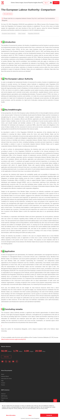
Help (2, 380)
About (39, 2)
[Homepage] (3, 3)
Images (21, 2)
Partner (3, 385)
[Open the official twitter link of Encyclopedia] (6, 361)
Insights (35, 2)
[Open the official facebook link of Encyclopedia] (17, 361)
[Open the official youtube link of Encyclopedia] (13, 361)
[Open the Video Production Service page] (55, 401)
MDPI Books (4, 396)
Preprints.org (4, 398)
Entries (13, 2)
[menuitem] (51, 2)
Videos (17, 2)
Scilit (2, 400)
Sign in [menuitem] (46, 2)
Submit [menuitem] (55, 2)
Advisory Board (5, 376)
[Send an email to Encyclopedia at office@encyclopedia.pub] (2, 361)
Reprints (30, 2)
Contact (3, 382)
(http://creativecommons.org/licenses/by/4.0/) (13, 339)
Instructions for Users (6, 378)
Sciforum (3, 393)
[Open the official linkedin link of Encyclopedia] (9, 361)
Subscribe (6, 356)
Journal (26, 2)
